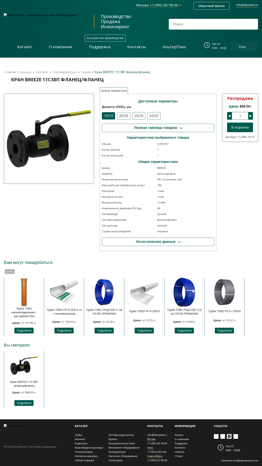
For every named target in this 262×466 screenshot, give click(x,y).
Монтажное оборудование (124, 447)
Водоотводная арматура (89, 447)
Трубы (78, 435)
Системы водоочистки (121, 435)
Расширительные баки (122, 443)
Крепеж (113, 439)
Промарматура (117, 452)
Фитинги (80, 439)
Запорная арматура (86, 456)
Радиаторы (81, 443)
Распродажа (116, 460)
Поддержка (181, 443)
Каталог (179, 435)
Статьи (178, 456)
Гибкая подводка (84, 460)
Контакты (180, 447)
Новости (179, 452)
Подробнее (24, 330)
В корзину (240, 127)
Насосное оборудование (123, 456)
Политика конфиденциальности (239, 460)
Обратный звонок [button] (211, 6)
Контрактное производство (105, 38)
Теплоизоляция (84, 452)
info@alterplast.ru (247, 5)
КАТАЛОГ (81, 426)
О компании (182, 439)
